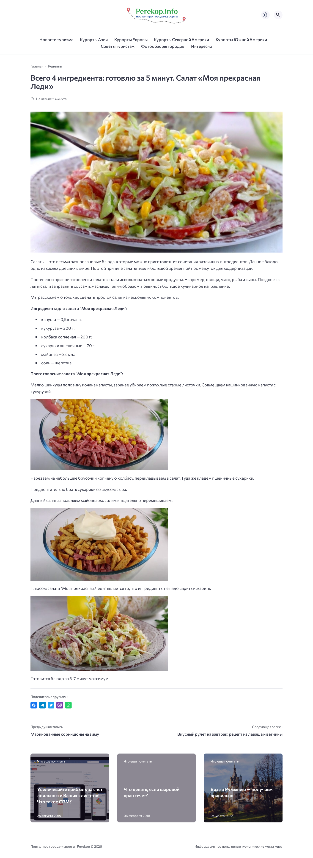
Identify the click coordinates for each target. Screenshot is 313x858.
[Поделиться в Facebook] (33, 705)
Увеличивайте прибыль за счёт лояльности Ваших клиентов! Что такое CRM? (69, 795)
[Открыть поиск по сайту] (278, 15)
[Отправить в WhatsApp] (68, 705)
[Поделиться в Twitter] (51, 705)
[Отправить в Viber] (59, 705)
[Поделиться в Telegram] (42, 705)
